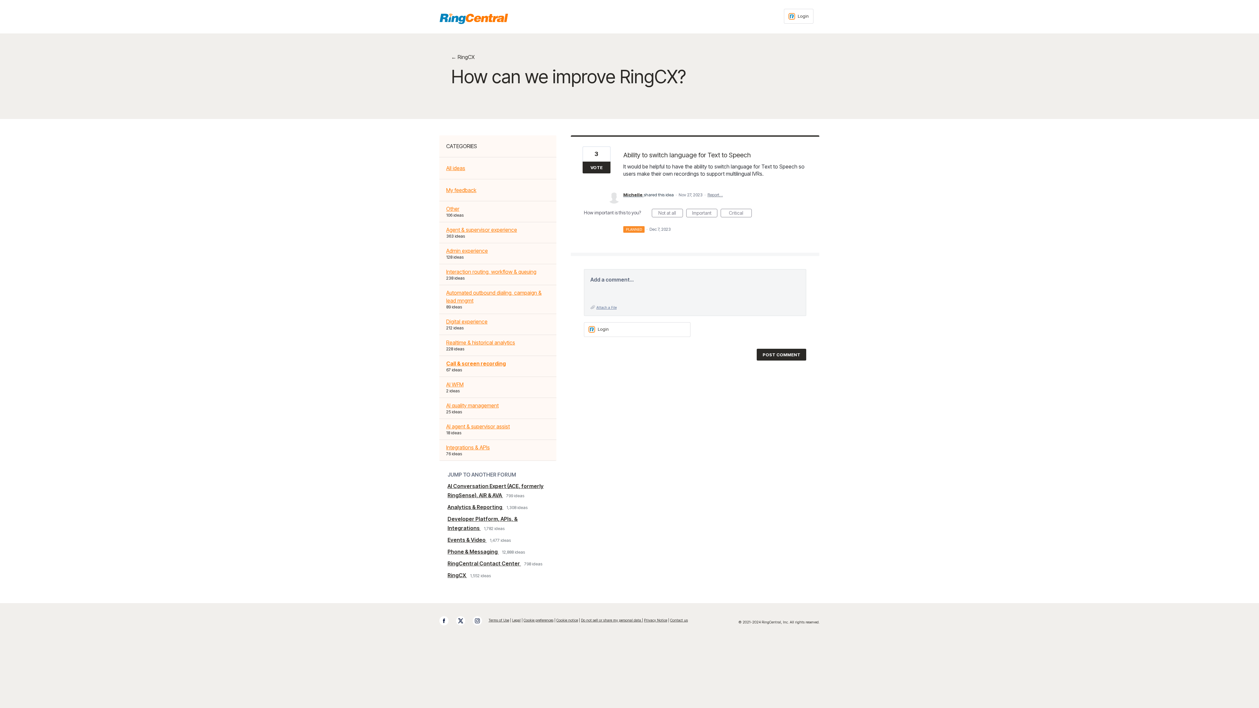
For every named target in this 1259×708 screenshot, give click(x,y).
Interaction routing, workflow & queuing (491, 271)
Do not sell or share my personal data (611, 620)
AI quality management (472, 405)
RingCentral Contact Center (484, 563)
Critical (740, 213)
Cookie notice (567, 620)
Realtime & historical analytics (480, 342)
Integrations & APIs (468, 447)
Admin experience (467, 250)
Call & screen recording (476, 363)
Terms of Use (499, 620)
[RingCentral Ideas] (473, 18)
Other (452, 209)
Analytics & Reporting (475, 507)
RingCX (457, 575)
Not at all (670, 213)
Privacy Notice (655, 620)
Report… (715, 194)
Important (704, 213)
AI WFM (455, 384)
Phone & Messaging (473, 551)
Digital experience (467, 321)
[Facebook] (447, 620)
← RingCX (463, 57)
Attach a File (606, 307)
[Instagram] (481, 620)
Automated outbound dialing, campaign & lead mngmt (494, 296)
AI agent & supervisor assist (478, 426)
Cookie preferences (538, 620)
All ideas (455, 168)
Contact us (679, 620)
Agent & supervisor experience (481, 229)
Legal (516, 620)
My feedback (461, 190)
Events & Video (467, 540)
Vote (596, 167)
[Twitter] (464, 620)
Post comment (781, 354)
